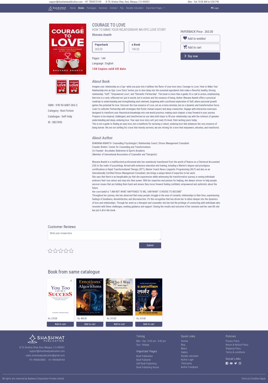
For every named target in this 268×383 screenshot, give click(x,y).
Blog (183, 344)
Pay (122, 8)
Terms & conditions (235, 352)
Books (81, 8)
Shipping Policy (233, 348)
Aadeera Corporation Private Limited (46, 378)
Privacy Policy (232, 341)
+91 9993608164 (56, 359)
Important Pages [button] (154, 8)
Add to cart (194, 47)
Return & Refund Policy (237, 344)
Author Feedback (189, 367)
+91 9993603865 (37, 359)
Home (73, 8)
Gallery (184, 352)
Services (103, 8)
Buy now (192, 56)
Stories (184, 341)
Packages (91, 8)
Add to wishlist (196, 38)
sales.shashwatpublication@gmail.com (45, 355)
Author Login (187, 359)
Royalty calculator (190, 355)
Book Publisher (143, 359)
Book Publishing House (147, 367)
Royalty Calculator (134, 8)
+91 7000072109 (93, 1)
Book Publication (144, 356)
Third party (186, 363)
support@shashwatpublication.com (66, 1)
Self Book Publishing (146, 363)
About (184, 348)
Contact (113, 8)
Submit (150, 245)
